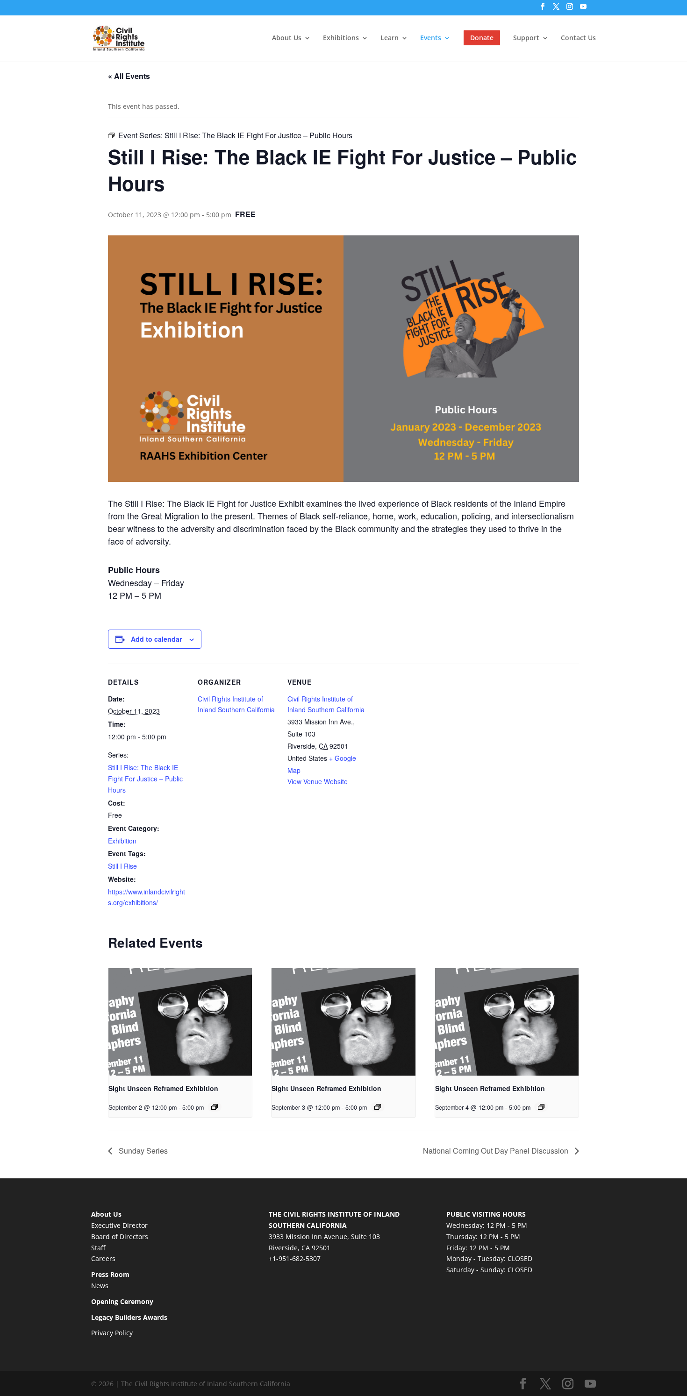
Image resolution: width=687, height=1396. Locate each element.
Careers (103, 1258)
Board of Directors (119, 1236)
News (99, 1285)
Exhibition (122, 840)
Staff (98, 1247)
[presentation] (180, 1022)
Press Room (110, 1274)
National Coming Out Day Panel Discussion (496, 1150)
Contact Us (578, 38)
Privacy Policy (112, 1332)
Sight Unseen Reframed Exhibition (163, 1088)
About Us (286, 38)
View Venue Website (317, 781)
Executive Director (119, 1225)
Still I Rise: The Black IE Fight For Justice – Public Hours (145, 778)
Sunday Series (142, 1150)
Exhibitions (341, 38)
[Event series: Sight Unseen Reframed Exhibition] (214, 1107)
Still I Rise (122, 866)
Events (430, 38)
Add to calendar (156, 639)
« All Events (129, 76)
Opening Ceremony (122, 1301)
